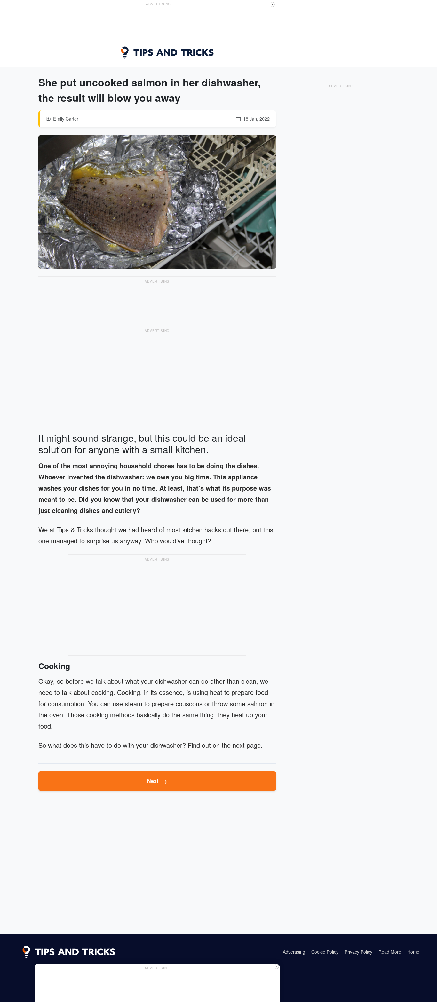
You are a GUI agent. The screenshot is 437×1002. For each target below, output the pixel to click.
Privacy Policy (358, 952)
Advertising (294, 952)
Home (413, 952)
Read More (389, 952)
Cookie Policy (324, 952)
